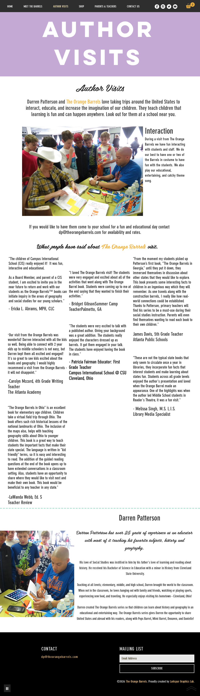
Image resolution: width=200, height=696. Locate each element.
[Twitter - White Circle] (169, 6)
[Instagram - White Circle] (163, 6)
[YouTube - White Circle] (175, 6)
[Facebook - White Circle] (157, 6)
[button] (190, 5)
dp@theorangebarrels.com (80, 232)
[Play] (7, 688)
